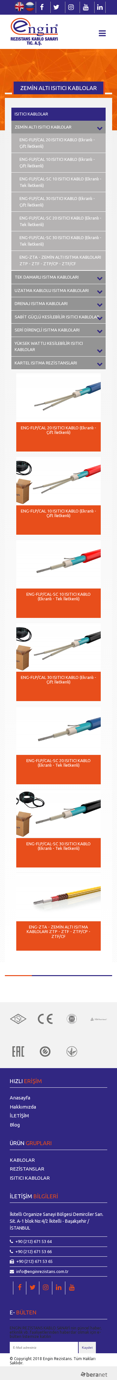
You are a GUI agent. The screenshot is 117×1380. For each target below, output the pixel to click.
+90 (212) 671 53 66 (33, 1251)
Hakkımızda (23, 1107)
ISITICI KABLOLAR (31, 114)
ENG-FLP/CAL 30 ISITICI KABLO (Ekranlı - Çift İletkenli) (57, 201)
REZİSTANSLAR (27, 1169)
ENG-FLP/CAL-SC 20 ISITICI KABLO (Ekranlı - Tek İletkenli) (60, 221)
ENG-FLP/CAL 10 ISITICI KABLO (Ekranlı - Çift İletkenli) (57, 162)
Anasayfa (20, 1097)
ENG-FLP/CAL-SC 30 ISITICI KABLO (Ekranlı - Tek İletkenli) (60, 240)
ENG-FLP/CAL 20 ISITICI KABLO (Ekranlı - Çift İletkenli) (57, 142)
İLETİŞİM (19, 1115)
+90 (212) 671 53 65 (34, 1261)
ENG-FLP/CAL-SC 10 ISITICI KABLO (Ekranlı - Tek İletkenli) (60, 182)
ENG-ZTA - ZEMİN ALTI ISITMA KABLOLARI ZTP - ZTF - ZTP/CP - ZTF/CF (60, 260)
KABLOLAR (22, 1160)
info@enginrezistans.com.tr (42, 1271)
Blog (15, 1124)
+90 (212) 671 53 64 (33, 1241)
